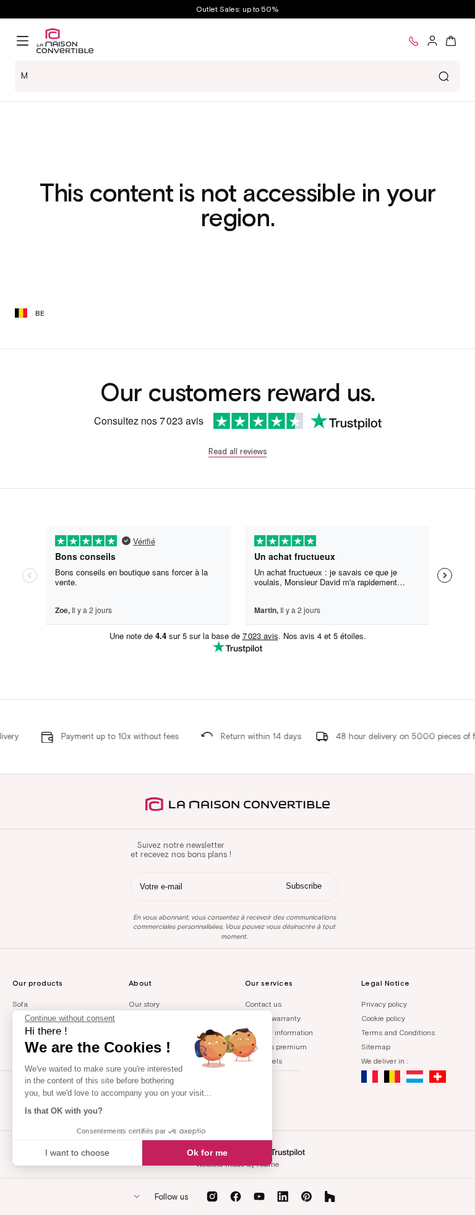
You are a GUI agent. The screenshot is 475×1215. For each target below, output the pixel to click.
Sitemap (375, 1046)
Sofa (20, 1004)
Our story (144, 1004)
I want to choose (77, 1153)
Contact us (263, 1004)
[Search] (443, 76)
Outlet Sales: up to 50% (237, 9)
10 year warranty (273, 1018)
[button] (22, 40)
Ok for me (207, 1153)
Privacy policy (384, 1004)
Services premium (276, 1046)
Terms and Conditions (398, 1032)
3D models (263, 1060)
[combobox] (237, 76)
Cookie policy (383, 1018)
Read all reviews (237, 451)
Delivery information (279, 1032)
